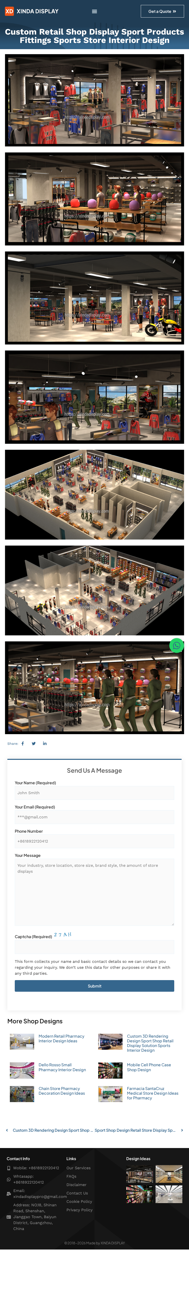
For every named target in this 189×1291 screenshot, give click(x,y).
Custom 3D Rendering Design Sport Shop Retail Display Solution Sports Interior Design (150, 1043)
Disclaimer (76, 1184)
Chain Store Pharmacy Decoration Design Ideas (62, 1091)
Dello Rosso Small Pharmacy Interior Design (62, 1067)
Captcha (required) (33, 936)
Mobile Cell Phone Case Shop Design (149, 1067)
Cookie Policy (79, 1201)
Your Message (28, 855)
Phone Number (29, 831)
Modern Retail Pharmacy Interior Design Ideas (61, 1038)
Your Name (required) (35, 783)
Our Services (78, 1168)
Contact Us (77, 1193)
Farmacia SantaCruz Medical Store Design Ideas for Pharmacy (152, 1093)
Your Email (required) (35, 807)
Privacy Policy (79, 1210)
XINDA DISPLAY (113, 1243)
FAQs (71, 1176)
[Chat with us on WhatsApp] (176, 645)
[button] (94, 11)
